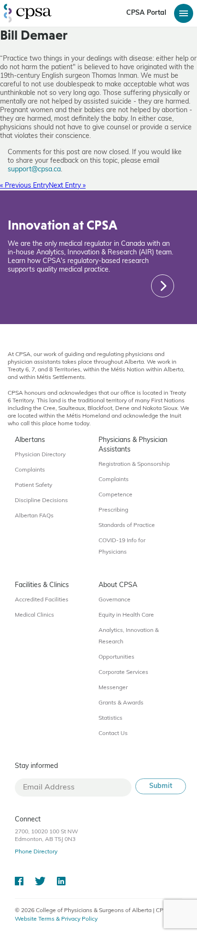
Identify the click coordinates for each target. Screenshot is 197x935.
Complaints (30, 470)
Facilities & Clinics (42, 585)
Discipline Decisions (41, 501)
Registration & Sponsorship (134, 464)
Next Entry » (67, 185)
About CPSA (117, 585)
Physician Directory (40, 455)
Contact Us (113, 733)
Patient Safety (33, 485)
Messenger (113, 688)
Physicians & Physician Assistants (132, 445)
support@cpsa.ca (34, 169)
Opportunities (116, 657)
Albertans (30, 440)
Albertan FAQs (34, 516)
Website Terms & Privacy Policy (56, 919)
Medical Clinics (34, 615)
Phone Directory (36, 852)
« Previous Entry (24, 185)
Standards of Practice (126, 525)
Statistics (110, 718)
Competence (115, 495)
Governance (114, 600)
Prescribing (113, 510)
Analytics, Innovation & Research (128, 636)
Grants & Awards (120, 703)
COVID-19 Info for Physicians (121, 546)
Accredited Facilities (41, 600)
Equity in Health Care (126, 615)
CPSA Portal (146, 13)
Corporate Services (123, 672)
